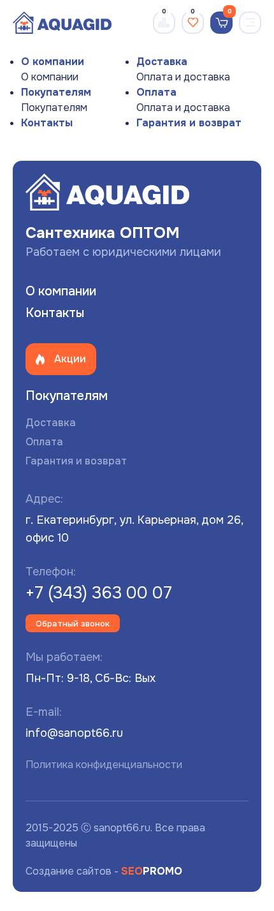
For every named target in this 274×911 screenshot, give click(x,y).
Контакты (47, 123)
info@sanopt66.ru (74, 733)
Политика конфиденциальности (103, 764)
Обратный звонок (73, 623)
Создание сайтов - (103, 871)
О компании (52, 61)
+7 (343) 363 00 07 (98, 593)
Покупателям (56, 92)
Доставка (161, 61)
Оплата (156, 92)
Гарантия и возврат (189, 123)
